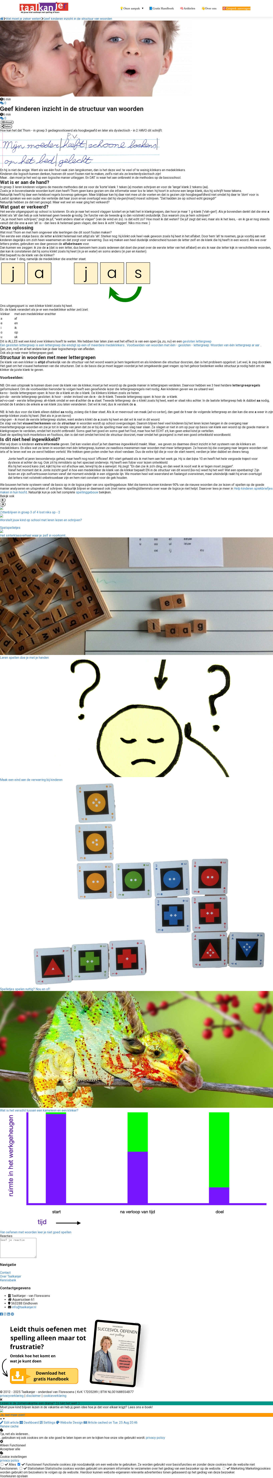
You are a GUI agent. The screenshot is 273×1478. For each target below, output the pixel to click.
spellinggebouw (87, 492)
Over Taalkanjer (10, 1276)
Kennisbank (8, 1280)
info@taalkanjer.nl (24, 1307)
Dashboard (31, 1422)
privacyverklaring (12, 1396)
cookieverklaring (54, 1396)
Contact (5, 1272)
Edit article (11, 1422)
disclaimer (34, 1396)
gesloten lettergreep (130, 343)
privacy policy (155, 1438)
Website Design (71, 1422)
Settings (49, 1422)
